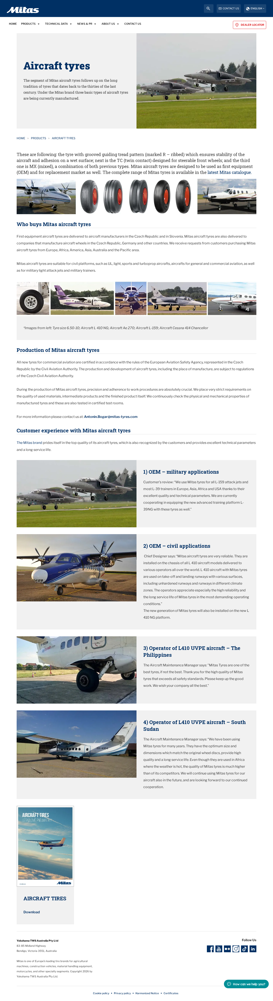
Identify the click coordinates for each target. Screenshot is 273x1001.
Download (31, 912)
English (256, 8)
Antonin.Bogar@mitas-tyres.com (111, 417)
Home (21, 138)
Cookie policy (101, 993)
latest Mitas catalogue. (230, 172)
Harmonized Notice (147, 993)
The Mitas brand (29, 443)
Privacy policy (122, 993)
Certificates (171, 993)
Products (38, 138)
